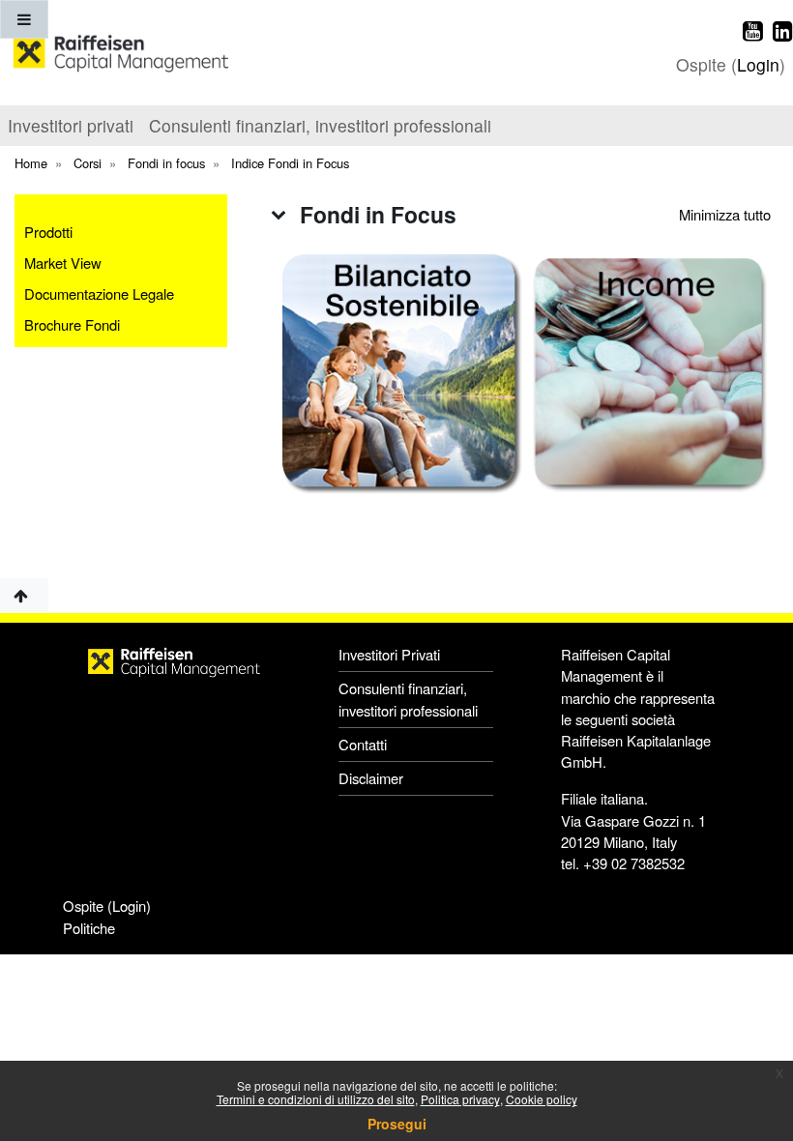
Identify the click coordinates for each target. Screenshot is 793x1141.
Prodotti (48, 231)
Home (31, 163)
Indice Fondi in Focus (290, 163)
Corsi (87, 163)
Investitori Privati (389, 654)
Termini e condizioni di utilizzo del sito (316, 1099)
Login (758, 64)
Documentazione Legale (99, 293)
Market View (63, 262)
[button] (278, 213)
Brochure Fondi (72, 324)
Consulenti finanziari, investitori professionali (320, 125)
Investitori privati (70, 125)
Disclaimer (370, 778)
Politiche (89, 928)
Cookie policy (541, 1099)
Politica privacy (460, 1099)
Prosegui (396, 1123)
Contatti (362, 744)
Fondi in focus (166, 163)
